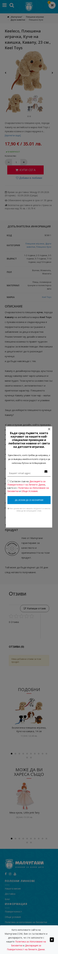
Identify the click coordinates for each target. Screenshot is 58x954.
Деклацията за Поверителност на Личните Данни (26, 483)
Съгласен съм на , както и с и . (28, 486)
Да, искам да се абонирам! (29, 500)
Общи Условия (29, 491)
